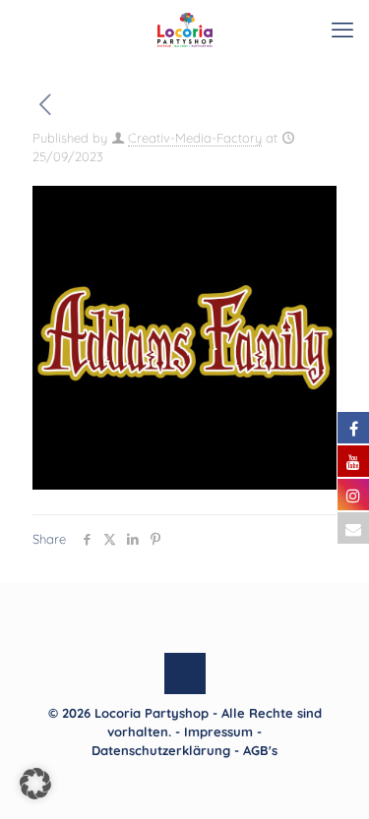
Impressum (218, 731)
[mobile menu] (342, 29)
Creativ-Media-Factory (195, 138)
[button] (35, 783)
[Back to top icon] (185, 673)
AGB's (260, 750)
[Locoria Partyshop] (184, 29)
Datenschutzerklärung (161, 750)
